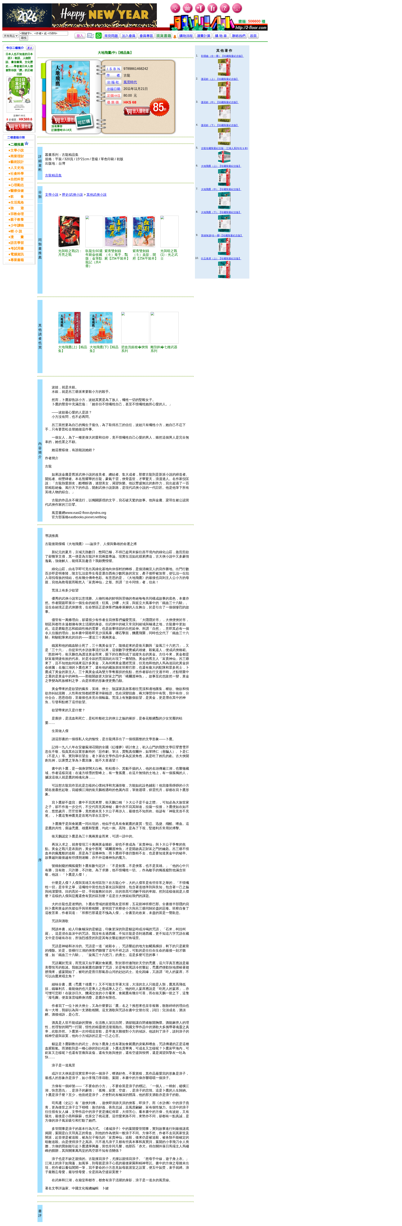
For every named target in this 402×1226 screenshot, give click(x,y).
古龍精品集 (53, 175)
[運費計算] (203, 37)
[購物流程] (186, 37)
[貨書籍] (163, 37)
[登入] (80, 37)
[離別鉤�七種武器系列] (165, 328)
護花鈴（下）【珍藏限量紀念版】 (220, 125)
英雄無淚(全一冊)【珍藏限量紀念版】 (222, 235)
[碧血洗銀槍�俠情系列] (135, 328)
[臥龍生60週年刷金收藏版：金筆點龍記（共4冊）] (94, 231)
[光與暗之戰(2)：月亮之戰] (71, 231)
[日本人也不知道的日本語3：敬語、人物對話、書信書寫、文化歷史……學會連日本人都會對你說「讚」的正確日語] (19, 95)
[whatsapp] (98, 37)
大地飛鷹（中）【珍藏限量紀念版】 (221, 189)
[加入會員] (200, 12)
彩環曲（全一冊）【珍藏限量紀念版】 (222, 56)
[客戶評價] (90, 37)
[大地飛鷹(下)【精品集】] (105, 328)
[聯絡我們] (238, 37)
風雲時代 (130, 82)
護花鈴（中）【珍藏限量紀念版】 (220, 102)
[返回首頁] (253, 37)
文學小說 (51, 194)
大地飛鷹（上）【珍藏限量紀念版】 (221, 166)
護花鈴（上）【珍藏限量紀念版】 (220, 79)
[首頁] (237, 12)
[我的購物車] (188, 12)
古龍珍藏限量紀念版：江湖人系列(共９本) (224, 148)
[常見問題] (225, 12)
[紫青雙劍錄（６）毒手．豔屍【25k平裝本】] (117, 231)
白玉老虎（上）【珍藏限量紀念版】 (221, 258)
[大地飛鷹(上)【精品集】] (73, 328)
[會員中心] (212, 12)
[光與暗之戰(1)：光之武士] (169, 231)
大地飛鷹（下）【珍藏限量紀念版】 (221, 212)
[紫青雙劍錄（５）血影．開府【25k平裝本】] (146, 231)
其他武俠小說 (96, 194)
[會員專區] (146, 37)
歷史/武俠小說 (72, 194)
